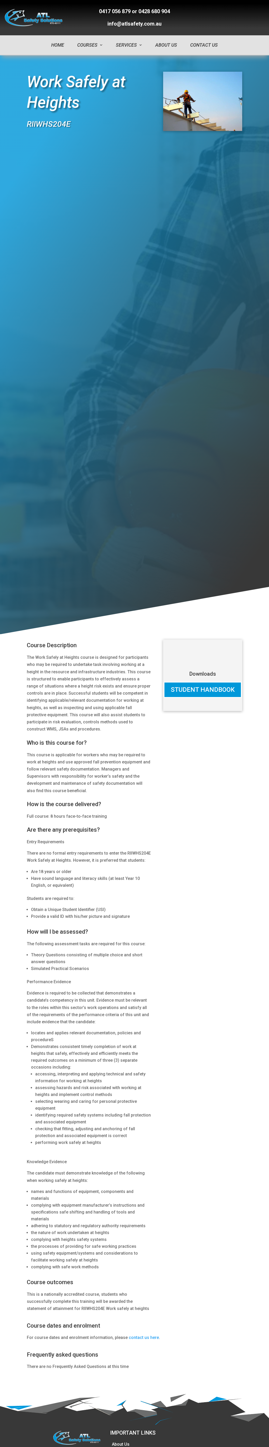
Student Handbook (203, 689)
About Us (166, 45)
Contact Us (204, 45)
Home (57, 45)
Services (126, 45)
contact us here (144, 1337)
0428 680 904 (154, 11)
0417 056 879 (115, 11)
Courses (87, 45)
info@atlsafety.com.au (134, 24)
